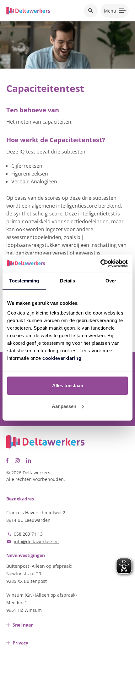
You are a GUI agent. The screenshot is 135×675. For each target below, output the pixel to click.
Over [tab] (110, 280)
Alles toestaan (67, 385)
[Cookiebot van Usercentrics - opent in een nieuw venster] (100, 263)
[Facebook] (7, 460)
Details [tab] (67, 280)
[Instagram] (17, 460)
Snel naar (23, 625)
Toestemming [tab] (24, 280)
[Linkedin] (28, 460)
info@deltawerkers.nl (36, 541)
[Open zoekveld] (91, 11)
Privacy (20, 643)
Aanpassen (64, 406)
